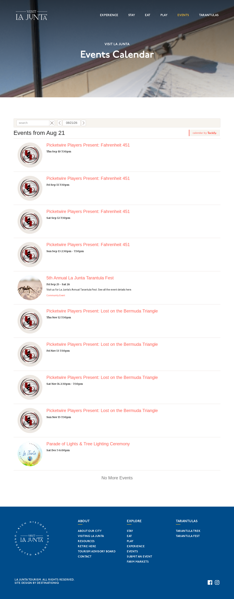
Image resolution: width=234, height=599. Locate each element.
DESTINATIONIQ (48, 583)
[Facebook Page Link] (210, 582)
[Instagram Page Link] (217, 582)
